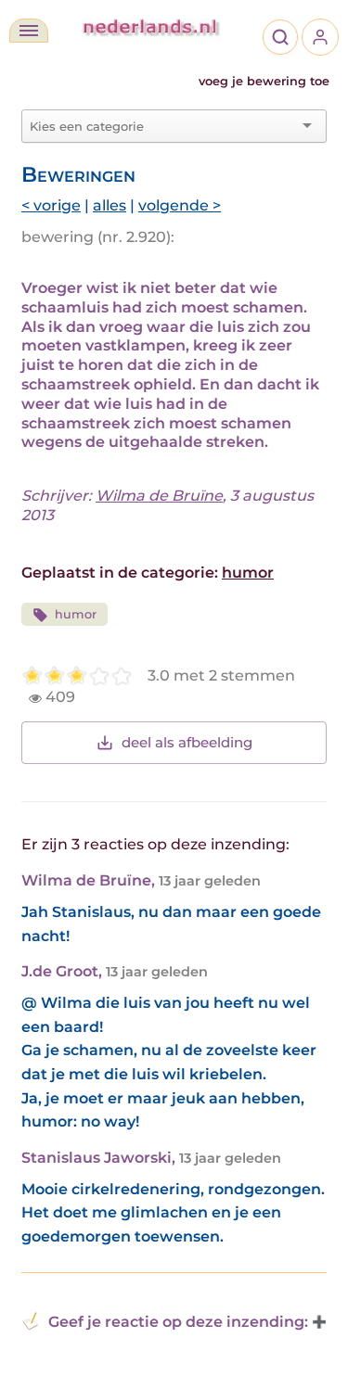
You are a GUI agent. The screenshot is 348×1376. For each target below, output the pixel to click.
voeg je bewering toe (264, 81)
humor (248, 572)
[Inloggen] (320, 37)
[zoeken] (280, 37)
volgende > (179, 205)
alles (109, 205)
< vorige (51, 205)
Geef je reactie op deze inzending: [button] (178, 1322)
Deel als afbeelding (187, 742)
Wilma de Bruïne (159, 495)
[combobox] (163, 126)
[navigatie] (28, 31)
